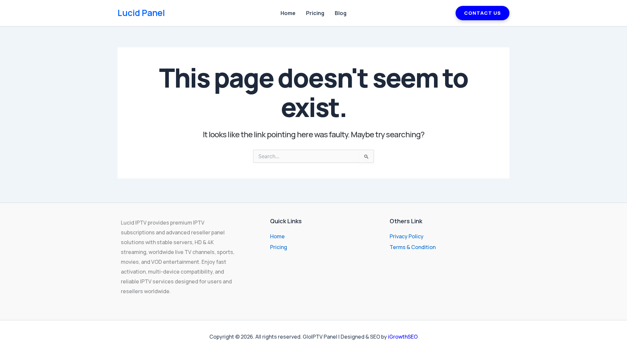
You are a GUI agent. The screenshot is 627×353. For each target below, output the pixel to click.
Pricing (315, 13)
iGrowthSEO (403, 336)
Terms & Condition (413, 247)
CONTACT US (482, 12)
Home (288, 13)
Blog (340, 13)
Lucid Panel (141, 13)
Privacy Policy (407, 236)
